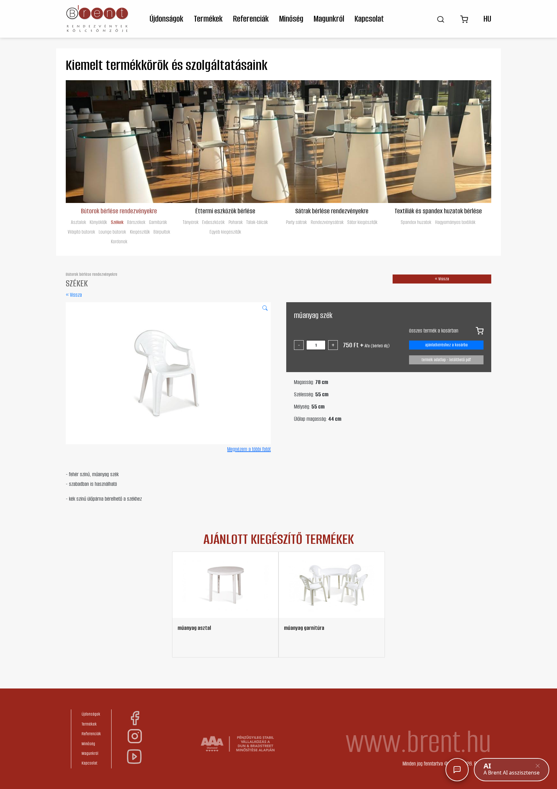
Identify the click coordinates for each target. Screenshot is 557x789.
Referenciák (251, 18)
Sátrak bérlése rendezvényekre (331, 210)
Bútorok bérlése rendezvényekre (119, 210)
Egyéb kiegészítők (225, 231)
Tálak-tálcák (257, 222)
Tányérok (191, 222)
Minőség (291, 18)
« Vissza (74, 295)
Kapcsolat (369, 18)
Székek (117, 222)
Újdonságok (166, 18)
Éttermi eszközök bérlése (225, 210)
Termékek (208, 18)
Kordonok (119, 241)
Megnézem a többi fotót (249, 449)
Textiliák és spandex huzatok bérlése (438, 210)
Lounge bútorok (112, 231)
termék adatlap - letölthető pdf (446, 360)
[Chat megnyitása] (457, 769)
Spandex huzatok (416, 222)
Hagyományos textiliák (455, 222)
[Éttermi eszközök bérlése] (225, 141)
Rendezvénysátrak (327, 222)
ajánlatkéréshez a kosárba (446, 345)
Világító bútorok (81, 231)
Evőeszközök (213, 222)
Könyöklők (98, 222)
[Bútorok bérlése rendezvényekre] (119, 141)
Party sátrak (296, 222)
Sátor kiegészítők (362, 222)
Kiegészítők (140, 231)
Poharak (236, 222)
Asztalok (78, 222)
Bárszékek (136, 222)
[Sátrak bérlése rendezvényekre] (331, 141)
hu (487, 18)
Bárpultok (161, 231)
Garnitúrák (158, 222)
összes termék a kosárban (433, 330)
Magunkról (329, 18)
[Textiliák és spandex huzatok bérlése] (438, 141)
